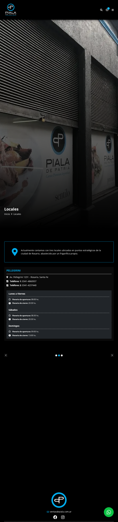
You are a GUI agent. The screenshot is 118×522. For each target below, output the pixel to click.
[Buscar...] (101, 10)
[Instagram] (63, 517)
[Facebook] (55, 517)
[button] (113, 10)
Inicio (7, 214)
